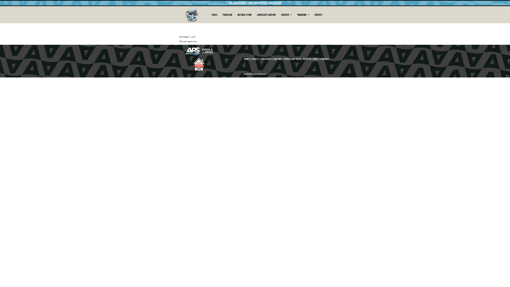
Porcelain (227, 14)
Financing (301, 14)
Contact (318, 14)
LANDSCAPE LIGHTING (271, 59)
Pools (214, 14)
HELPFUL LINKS (310, 59)
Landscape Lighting (266, 14)
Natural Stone (244, 14)
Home (246, 59)
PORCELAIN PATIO (292, 59)
